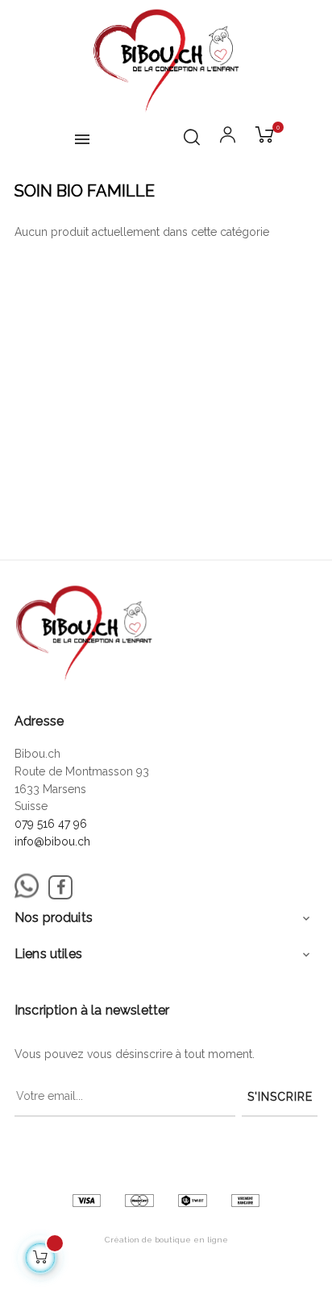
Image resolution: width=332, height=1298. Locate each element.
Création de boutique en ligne (166, 1239)
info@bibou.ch (52, 841)
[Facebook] (60, 887)
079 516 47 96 (51, 823)
